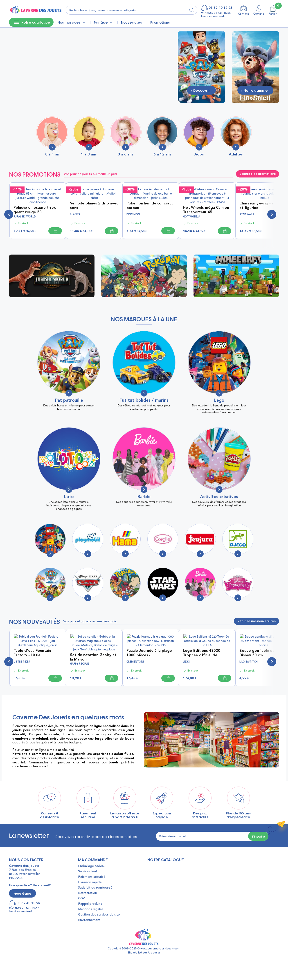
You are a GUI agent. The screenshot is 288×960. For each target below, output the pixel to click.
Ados (199, 154)
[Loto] (68, 458)
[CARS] (87, 583)
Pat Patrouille (69, 400)
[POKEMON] (125, 583)
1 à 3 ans (89, 154)
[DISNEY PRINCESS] (237, 583)
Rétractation (87, 893)
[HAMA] (125, 539)
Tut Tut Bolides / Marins (144, 400)
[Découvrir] (201, 67)
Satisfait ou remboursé (95, 887)
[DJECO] (237, 539)
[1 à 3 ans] (89, 132)
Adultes (236, 154)
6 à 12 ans (162, 154)
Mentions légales (90, 909)
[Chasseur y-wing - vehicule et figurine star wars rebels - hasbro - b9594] (264, 193)
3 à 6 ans (125, 154)
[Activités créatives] (219, 458)
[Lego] (219, 362)
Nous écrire (22, 893)
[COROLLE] (162, 539)
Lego (219, 400)
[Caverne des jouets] (35, 10)
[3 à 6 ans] (126, 132)
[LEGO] (50, 539)
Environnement (89, 920)
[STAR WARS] (162, 583)
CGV (81, 898)
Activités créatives (219, 497)
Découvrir (53, 275)
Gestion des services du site (99, 914)
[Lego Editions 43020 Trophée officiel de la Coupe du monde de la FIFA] (207, 640)
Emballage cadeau (92, 866)
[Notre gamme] (255, 67)
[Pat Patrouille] (68, 362)
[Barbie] (144, 458)
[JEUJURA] (200, 539)
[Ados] (199, 132)
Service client (87, 871)
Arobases (154, 952)
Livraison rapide (89, 882)
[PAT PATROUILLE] (50, 583)
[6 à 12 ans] (162, 132)
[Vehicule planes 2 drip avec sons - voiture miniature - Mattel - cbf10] (94, 193)
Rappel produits (90, 904)
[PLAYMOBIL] (87, 539)
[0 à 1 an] (52, 132)
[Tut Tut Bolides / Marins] (144, 362)
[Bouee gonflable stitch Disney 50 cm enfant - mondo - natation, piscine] (264, 640)
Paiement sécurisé (91, 877)
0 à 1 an (52, 154)
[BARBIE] (200, 583)
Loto (69, 497)
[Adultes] (236, 132)
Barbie (144, 497)
